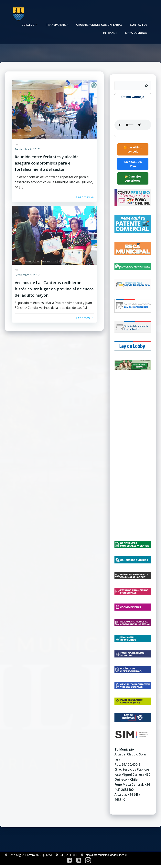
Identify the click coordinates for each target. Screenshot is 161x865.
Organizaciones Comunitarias (99, 25)
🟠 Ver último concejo (132, 149)
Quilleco (28, 25)
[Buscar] (146, 85)
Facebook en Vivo (133, 164)
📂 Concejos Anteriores (132, 178)
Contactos (138, 25)
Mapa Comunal (136, 33)
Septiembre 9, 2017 (27, 149)
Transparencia (57, 25)
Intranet (110, 33)
